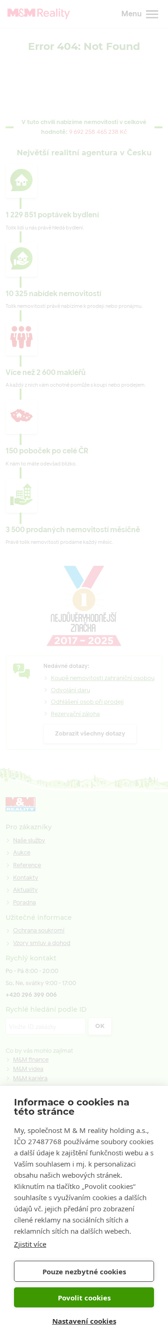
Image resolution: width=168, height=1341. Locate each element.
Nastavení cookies (84, 1321)
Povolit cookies (84, 1297)
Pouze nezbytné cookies (84, 1271)
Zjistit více (30, 1244)
